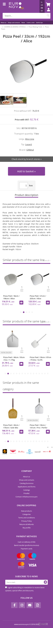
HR (42, 5)
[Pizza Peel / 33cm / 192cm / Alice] (26, 71)
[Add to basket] (21, 302)
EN (42, 8)
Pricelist (26, 493)
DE (42, 11)
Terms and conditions (26, 517)
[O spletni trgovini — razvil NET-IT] (43, 624)
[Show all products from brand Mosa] (31, 451)
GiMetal (30, 149)
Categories (27, 514)
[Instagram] (22, 605)
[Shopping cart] (47, 4)
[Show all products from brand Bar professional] (39, 451)
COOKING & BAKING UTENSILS (15, 27)
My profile (26, 528)
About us (3, 22)
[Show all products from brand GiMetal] (14, 451)
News (23, 22)
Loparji (28, 144)
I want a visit (30, 22)
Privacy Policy (26, 521)
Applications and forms (26, 486)
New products (26, 511)
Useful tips (39, 22)
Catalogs (26, 490)
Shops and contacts (14, 22)
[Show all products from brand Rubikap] (6, 451)
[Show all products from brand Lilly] (22, 451)
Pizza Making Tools (35, 27)
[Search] (48, 16)
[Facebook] (14, 605)
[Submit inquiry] (26, 432)
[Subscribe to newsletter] (45, 582)
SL (41, 2)
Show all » (46, 260)
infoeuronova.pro (29, 497)
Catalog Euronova (26, 483)
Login (47, 12)
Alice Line (29, 139)
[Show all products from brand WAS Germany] (47, 451)
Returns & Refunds (26, 524)
